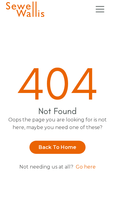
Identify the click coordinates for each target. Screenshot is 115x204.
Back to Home (57, 147)
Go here (86, 167)
